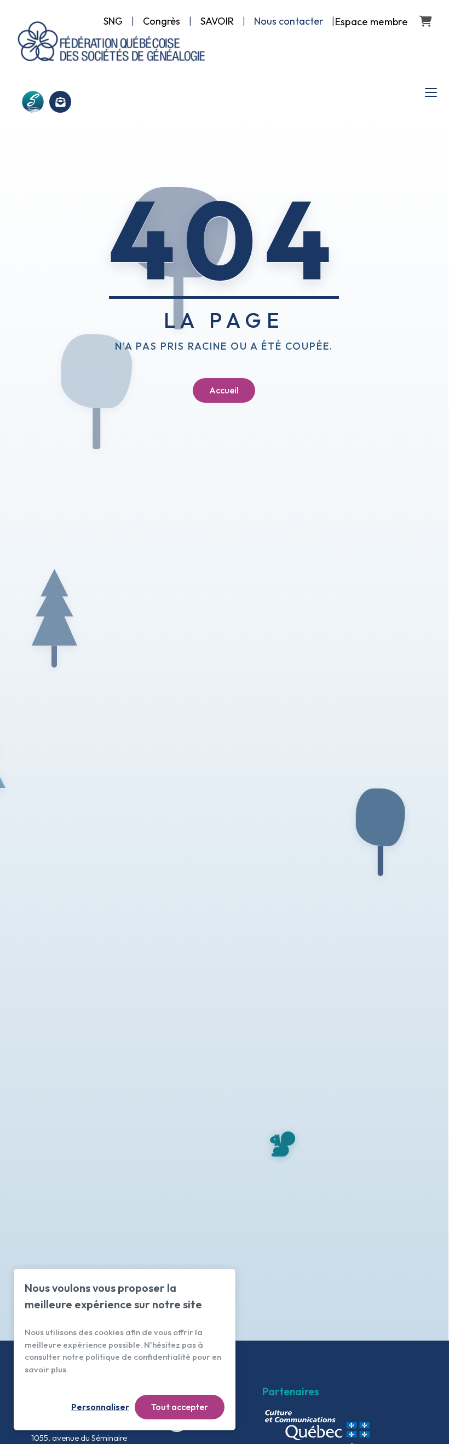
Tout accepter (179, 1406)
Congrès (161, 21)
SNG (113, 21)
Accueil (224, 390)
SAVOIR (217, 21)
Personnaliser (100, 1406)
